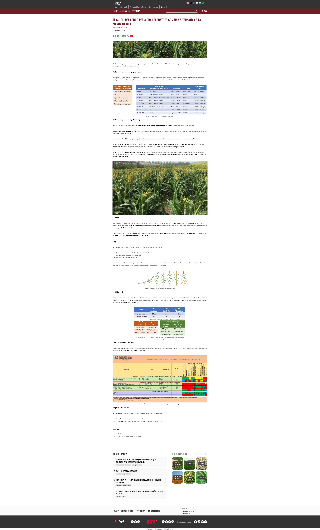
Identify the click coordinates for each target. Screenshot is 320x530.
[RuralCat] (118, 3)
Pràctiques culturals (137, 465)
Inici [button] (115, 7)
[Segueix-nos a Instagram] (187, 3)
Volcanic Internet (168, 529)
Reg (124, 474)
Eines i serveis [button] (153, 7)
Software (128, 474)
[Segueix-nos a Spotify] (203, 3)
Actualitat (117, 31)
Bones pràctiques (127, 465)
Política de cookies (187, 513)
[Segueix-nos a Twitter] (190, 3)
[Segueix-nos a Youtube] (196, 3)
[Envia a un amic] (200, 3)
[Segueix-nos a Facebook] (193, 3)
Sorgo (124, 31)
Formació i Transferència (138, 7)
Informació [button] (123, 7)
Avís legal (185, 508)
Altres (124, 496)
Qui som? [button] (164, 7)
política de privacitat (188, 511)
